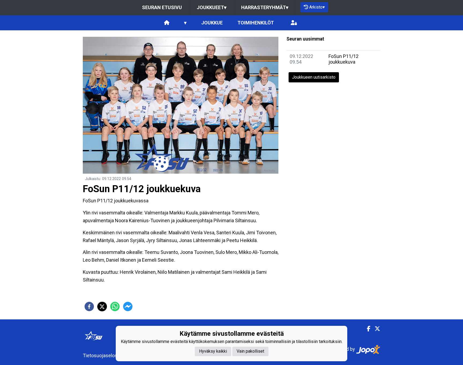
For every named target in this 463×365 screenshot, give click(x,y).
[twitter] (102, 306)
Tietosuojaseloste (102, 355)
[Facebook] (366, 329)
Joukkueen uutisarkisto (313, 77)
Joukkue (212, 22)
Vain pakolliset (250, 351)
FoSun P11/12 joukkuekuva (343, 59)
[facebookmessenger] (128, 306)
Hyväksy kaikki (213, 351)
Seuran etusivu (162, 7)
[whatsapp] (115, 306)
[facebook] (89, 306)
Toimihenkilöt (255, 22)
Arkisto (317, 7)
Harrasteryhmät (264, 7)
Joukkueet (211, 7)
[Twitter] (375, 329)
